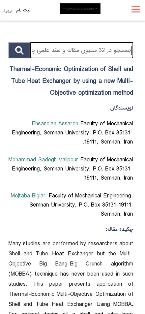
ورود (7, 10)
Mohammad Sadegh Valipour (44, 159)
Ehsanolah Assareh (56, 123)
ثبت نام (23, 10)
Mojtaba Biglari (30, 195)
